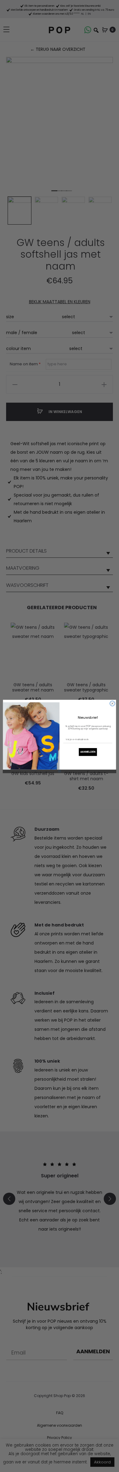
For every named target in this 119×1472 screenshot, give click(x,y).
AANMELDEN (88, 752)
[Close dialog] (112, 703)
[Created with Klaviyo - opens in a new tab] (59, 771)
